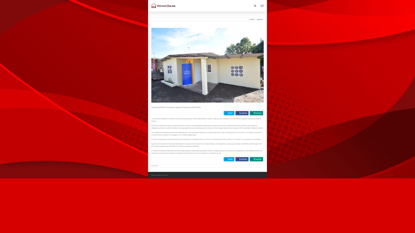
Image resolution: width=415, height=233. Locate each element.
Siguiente (259, 19)
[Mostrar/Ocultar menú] (262, 6)
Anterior (252, 19)
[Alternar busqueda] (255, 6)
